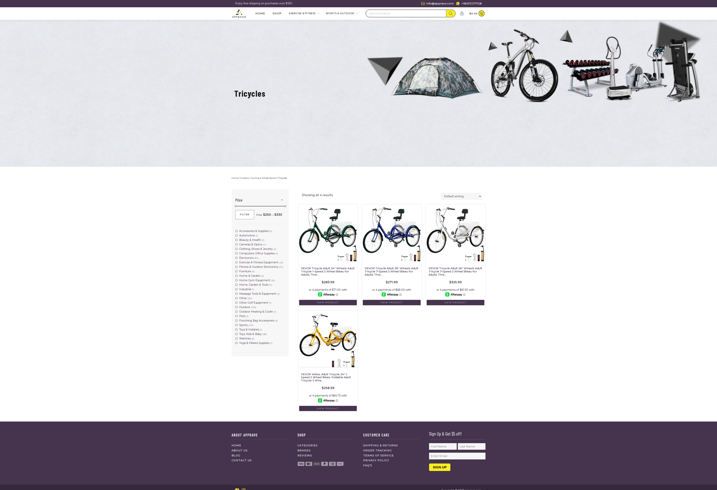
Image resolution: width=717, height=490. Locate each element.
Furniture (245, 271)
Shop (277, 13)
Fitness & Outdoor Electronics (258, 267)
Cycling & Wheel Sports (263, 178)
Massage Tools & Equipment (257, 293)
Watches (245, 338)
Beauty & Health (250, 240)
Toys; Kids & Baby (250, 334)
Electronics (246, 258)
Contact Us (242, 460)
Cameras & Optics (250, 244)
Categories (307, 445)
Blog (236, 455)
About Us (240, 450)
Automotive (247, 235)
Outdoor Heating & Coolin (256, 311)
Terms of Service (378, 455)
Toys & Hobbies (249, 329)
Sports (243, 325)
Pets (242, 316)
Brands (304, 450)
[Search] (450, 13)
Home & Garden (249, 275)
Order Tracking (377, 450)
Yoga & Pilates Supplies (254, 343)
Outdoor (244, 178)
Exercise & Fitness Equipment (258, 262)
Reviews (304, 455)
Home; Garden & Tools (253, 284)
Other (243, 298)
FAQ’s (367, 465)
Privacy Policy (376, 460)
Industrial (245, 289)
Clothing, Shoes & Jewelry (256, 249)
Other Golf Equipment (253, 302)
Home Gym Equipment (254, 280)
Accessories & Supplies (254, 231)
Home (260, 13)
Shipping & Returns (380, 445)
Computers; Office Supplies (257, 253)
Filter (244, 214)
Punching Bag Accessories (256, 320)
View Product (328, 302)
